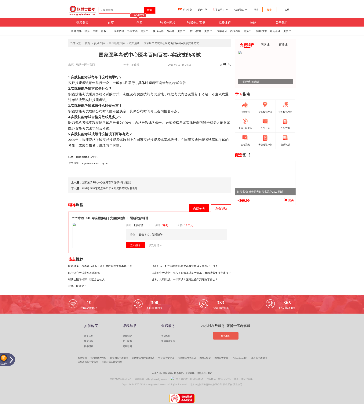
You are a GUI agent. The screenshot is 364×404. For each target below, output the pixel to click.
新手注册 (88, 335)
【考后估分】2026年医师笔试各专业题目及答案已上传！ (184, 266)
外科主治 (132, 31)
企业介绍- (157, 373)
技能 (253, 22)
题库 (139, 22)
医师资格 (76, 31)
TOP (210, 373)
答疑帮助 (165, 335)
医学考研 (222, 31)
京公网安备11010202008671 (189, 379)
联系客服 (225, 336)
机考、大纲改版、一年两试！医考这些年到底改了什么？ (184, 279)
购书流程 (88, 346)
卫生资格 (119, 31)
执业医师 (99, 43)
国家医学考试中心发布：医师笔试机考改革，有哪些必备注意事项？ (191, 272)
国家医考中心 (221, 357)
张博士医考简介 (77, 286)
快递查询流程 (168, 341)
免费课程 (225, 22)
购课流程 (88, 341)
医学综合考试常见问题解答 (84, 272)
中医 (95, 31)
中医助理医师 (117, 43)
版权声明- (190, 373)
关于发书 (127, 341)
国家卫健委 (205, 357)
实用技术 (261, 31)
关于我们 (281, 22)
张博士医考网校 (98, 357)
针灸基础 (275, 31)
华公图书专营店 (166, 357)
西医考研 (235, 31)
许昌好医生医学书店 (112, 361)
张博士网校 (167, 22)
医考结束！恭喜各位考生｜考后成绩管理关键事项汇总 (100, 266)
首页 (111, 22)
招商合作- (201, 373)
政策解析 (134, 43)
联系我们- (179, 373)
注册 (287, 9)
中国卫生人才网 (240, 357)
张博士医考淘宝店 (187, 357)
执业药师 (158, 31)
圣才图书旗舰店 (259, 357)
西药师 (170, 31)
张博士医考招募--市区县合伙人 (86, 279)
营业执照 (237, 384)
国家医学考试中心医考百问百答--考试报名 (106, 182)
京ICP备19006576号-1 (120, 379)
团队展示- (168, 373)
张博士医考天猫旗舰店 (143, 357)
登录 (269, 9)
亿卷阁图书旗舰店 (119, 357)
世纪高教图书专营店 (88, 361)
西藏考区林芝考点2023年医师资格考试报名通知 (109, 188)
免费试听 (127, 335)
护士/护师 (195, 31)
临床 (87, 31)
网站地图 (127, 346)
